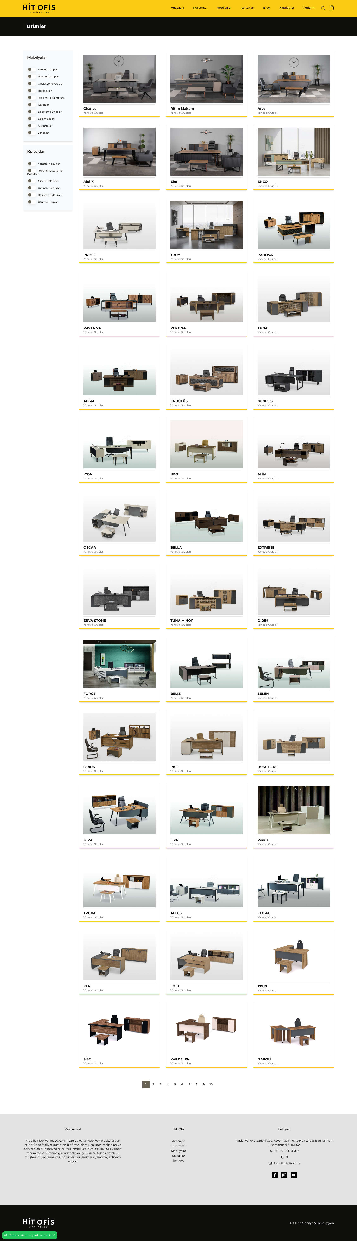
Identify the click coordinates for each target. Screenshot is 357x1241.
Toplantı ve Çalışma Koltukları (44, 172)
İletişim (308, 8)
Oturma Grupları (47, 202)
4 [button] (168, 1084)
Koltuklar (247, 8)
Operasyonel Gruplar (50, 83)
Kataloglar (286, 8)
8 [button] (197, 1084)
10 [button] (211, 1084)
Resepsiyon (44, 90)
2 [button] (153, 1084)
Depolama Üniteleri (49, 111)
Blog (266, 8)
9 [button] (204, 1084)
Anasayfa (177, 8)
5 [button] (175, 1084)
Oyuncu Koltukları (49, 187)
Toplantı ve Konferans (51, 97)
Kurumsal (200, 8)
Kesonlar (43, 104)
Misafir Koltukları (48, 180)
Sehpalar (43, 132)
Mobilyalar (224, 8)
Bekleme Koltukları (49, 195)
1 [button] (145, 1084)
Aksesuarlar (44, 125)
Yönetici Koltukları (49, 163)
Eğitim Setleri (46, 118)
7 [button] (189, 1084)
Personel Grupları (48, 76)
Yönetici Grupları (47, 69)
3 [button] (160, 1084)
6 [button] (182, 1084)
